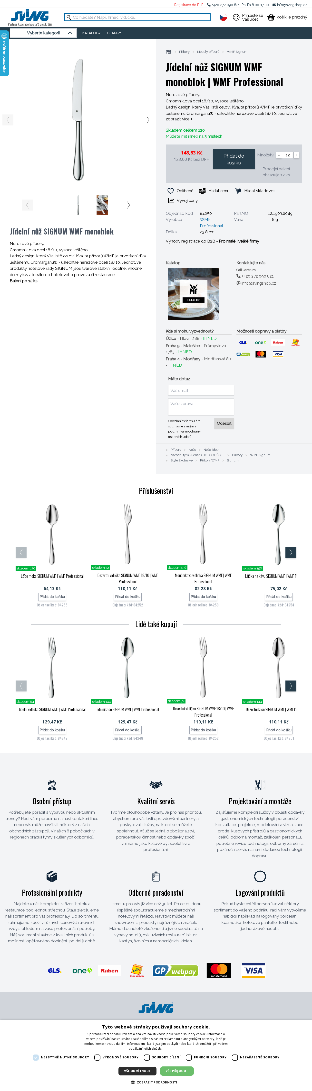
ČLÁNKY (114, 33)
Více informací (173, 1048)
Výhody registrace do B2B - (212, 241)
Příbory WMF (209, 460)
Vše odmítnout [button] (137, 1071)
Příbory (184, 51)
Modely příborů (208, 51)
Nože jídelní (212, 449)
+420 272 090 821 (226, 5)
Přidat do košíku (234, 159)
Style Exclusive (182, 460)
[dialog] (156, 1055)
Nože (192, 449)
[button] (156, 1082)
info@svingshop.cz (292, 5)
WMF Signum (237, 51)
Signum (233, 460)
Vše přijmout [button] (177, 1071)
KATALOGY (91, 33)
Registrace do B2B (189, 5)
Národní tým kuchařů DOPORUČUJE (197, 455)
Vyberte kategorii (43, 32)
